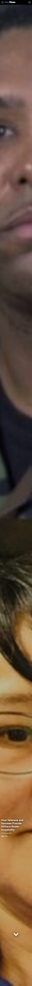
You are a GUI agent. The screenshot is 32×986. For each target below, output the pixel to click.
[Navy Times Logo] (10, 2)
